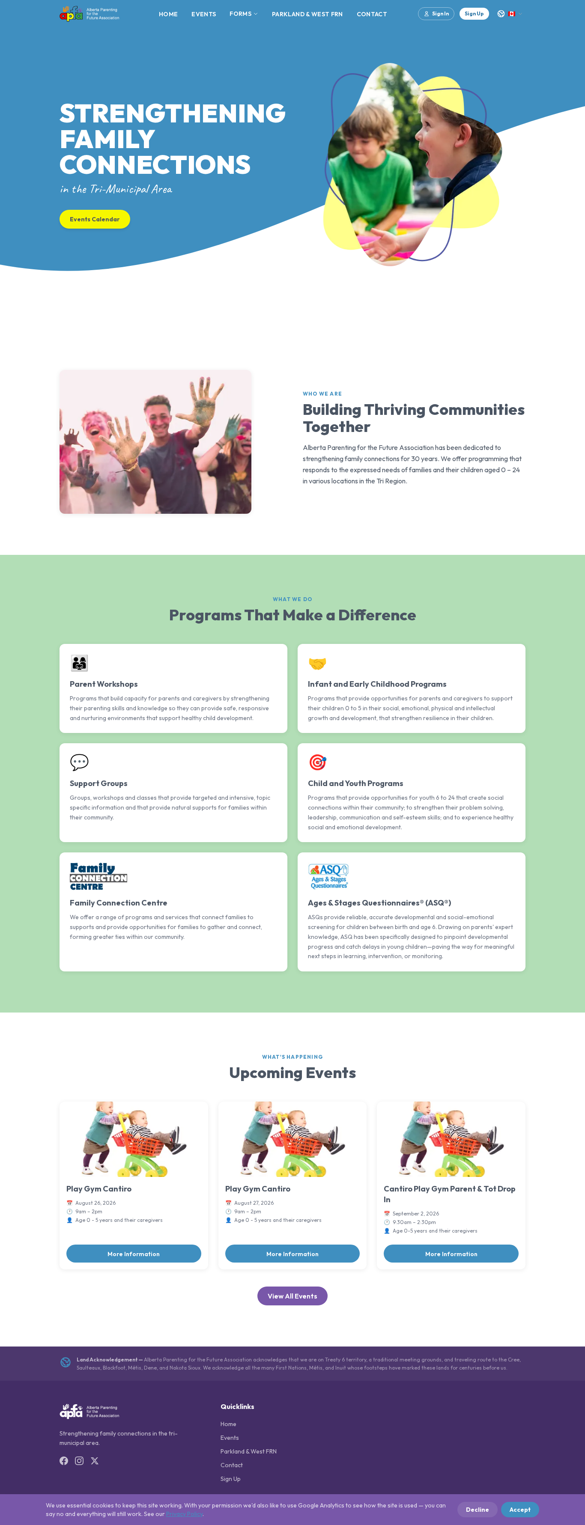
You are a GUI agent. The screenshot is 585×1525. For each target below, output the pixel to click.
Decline (477, 1509)
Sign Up (474, 13)
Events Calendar (95, 219)
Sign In (440, 13)
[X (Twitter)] (94, 1460)
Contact (372, 14)
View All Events (292, 1296)
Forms (240, 14)
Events (203, 14)
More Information (133, 1254)
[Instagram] (79, 1460)
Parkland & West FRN (307, 14)
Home (168, 14)
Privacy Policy (184, 1514)
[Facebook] (64, 1460)
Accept (520, 1509)
